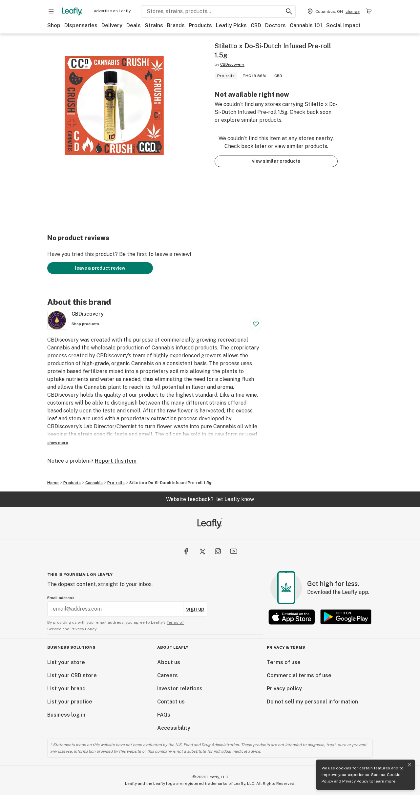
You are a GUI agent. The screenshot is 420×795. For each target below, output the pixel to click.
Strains (154, 25)
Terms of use (284, 662)
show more (57, 442)
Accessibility (173, 728)
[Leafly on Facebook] (186, 551)
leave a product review (100, 268)
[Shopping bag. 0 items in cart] (369, 11)
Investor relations (179, 688)
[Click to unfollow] (256, 324)
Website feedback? (210, 499)
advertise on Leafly (112, 11)
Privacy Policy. (84, 629)
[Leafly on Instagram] (218, 551)
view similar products (276, 161)
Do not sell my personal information (312, 702)
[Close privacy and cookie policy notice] (409, 764)
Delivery (111, 25)
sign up (195, 609)
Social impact (343, 25)
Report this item (115, 461)
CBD (256, 25)
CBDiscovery (232, 64)
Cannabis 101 (306, 25)
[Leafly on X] (202, 551)
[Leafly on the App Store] (291, 617)
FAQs (163, 715)
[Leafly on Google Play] (345, 617)
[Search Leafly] (289, 11)
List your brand (66, 688)
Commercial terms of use (299, 675)
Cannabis (94, 482)
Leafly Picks (231, 25)
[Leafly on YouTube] (234, 551)
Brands (176, 25)
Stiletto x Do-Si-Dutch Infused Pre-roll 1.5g (170, 482)
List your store (66, 662)
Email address (60, 598)
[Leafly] (71, 11)
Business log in (66, 715)
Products (200, 25)
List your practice (69, 702)
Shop (53, 25)
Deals (133, 25)
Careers (167, 675)
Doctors (275, 25)
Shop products (85, 324)
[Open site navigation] (51, 11)
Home (53, 482)
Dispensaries (80, 25)
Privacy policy (284, 688)
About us (168, 662)
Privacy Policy (355, 781)
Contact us (171, 702)
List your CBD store (72, 675)
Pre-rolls (116, 482)
